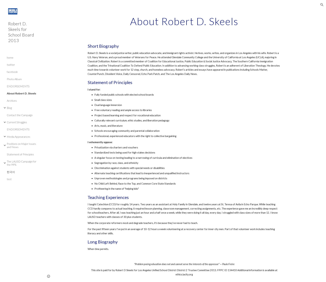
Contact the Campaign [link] (20, 115)
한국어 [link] (11, 172)
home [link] (10, 57)
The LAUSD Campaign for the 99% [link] (21, 163)
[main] (184, 21)
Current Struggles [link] (17, 122)
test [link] (9, 179)
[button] (322, 5)
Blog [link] (9, 107)
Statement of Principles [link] (20, 154)
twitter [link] (11, 64)
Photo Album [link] (14, 79)
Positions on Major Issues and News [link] (21, 145)
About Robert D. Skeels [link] (21, 93)
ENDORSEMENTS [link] (18, 86)
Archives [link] (12, 100)
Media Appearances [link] (18, 136)
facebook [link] (12, 71)
